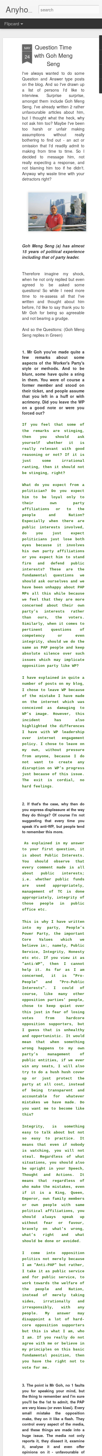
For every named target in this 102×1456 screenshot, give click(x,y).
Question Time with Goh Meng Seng (53, 55)
